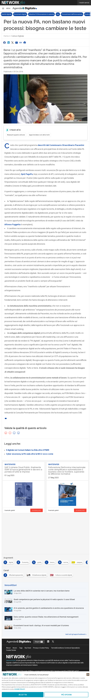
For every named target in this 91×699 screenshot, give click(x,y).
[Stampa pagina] (24, 42)
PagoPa (29, 174)
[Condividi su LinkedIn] (8, 42)
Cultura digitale (17, 36)
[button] (6, 8)
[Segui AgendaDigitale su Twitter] (53, 642)
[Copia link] (20, 42)
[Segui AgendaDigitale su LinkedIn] (48, 642)
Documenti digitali (8, 14)
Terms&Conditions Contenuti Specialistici (65, 648)
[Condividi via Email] (16, 42)
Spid (23, 174)
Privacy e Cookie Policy (41, 648)
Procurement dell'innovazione (59, 14)
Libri (45, 14)
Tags (21, 648)
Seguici (37, 642)
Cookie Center (11, 650)
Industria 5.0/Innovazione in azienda (29, 14)
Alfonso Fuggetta (12, 224)
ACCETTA (23, 694)
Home (6, 36)
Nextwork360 (11, 660)
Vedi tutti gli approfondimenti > (75, 634)
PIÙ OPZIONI (66, 694)
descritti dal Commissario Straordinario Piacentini (61, 145)
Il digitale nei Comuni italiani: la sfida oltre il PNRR (27, 450)
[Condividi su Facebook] (4, 42)
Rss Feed (28, 648)
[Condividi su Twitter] (12, 42)
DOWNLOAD (36, 510)
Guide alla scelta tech (80, 14)
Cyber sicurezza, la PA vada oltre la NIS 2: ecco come (29, 454)
